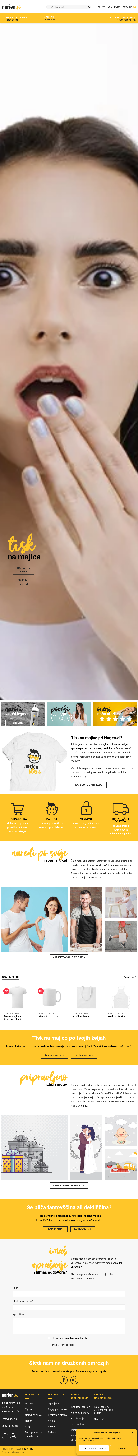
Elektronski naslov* (23, 1301)
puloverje (115, 744)
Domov (29, 1403)
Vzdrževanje (77, 1418)
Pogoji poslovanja (57, 1409)
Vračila (51, 1420)
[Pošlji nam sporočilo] (70, 718)
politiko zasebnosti (76, 1338)
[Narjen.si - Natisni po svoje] (22, 6)
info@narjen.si (9, 1418)
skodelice (108, 748)
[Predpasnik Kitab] (121, 997)
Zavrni (122, 1448)
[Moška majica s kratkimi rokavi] (17, 997)
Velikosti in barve (80, 1412)
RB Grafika (28, 1449)
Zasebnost (53, 1426)
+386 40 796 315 (10, 1426)
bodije (124, 744)
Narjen (28, 1420)
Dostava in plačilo (57, 1415)
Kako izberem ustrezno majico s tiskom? (103, 1409)
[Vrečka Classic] (86, 997)
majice (104, 744)
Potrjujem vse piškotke (94, 1448)
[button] (132, 1432)
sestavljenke (94, 748)
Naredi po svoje (33, 1415)
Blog (27, 1426)
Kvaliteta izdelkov (80, 1406)
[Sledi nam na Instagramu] (62, 718)
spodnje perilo (79, 748)
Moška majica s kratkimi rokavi (12, 1018)
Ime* (15, 1287)
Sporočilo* (18, 1314)
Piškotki (52, 1432)
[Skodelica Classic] (52, 997)
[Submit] (89, 7)
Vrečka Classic (81, 1016)
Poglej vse (129, 977)
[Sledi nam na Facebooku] (54, 718)
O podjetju (53, 1403)
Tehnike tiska (78, 1424)
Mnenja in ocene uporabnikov (34, 1434)
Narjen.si (99, 1419)
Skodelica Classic (48, 1016)
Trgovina (29, 1409)
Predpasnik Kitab (117, 1016)
